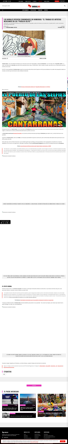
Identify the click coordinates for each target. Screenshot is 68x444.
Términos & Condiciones (48, 425)
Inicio (25, 416)
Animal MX (36, 420)
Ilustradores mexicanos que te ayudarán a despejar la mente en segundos (36, 282)
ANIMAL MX (40, 1)
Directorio (26, 418)
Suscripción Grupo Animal (48, 417)
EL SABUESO (34, 1)
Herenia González (17, 115)
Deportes (46, 10)
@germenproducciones (9, 349)
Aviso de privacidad (27, 420)
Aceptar (62, 441)
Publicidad (46, 416)
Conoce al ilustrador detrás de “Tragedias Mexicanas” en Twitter (35, 68)
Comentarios (34, 367)
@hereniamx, (42, 348)
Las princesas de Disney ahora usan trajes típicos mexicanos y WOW (35, 128)
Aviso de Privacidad (34, 441)
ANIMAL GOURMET (46, 1)
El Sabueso (37, 418)
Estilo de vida (33, 10)
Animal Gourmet (37, 417)
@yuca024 (48, 348)
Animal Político (37, 416)
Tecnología (40, 10)
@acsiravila (60, 348)
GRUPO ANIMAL (21, 1)
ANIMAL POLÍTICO (28, 1)
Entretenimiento (25, 10)
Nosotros (26, 417)
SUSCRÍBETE (57, 1)
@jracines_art (54, 348)
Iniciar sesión (62, 1)
